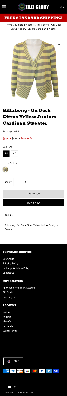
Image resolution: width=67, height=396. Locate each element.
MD (14, 153)
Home (8, 25)
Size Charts (8, 259)
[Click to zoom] (59, 44)
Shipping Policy (10, 263)
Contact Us (8, 273)
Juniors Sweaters (25, 25)
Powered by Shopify (25, 392)
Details (8, 215)
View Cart (7, 321)
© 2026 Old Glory (10, 392)
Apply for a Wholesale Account (19, 288)
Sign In (6, 312)
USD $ (15, 361)
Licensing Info (10, 297)
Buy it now (33, 203)
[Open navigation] (9, 7)
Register (7, 317)
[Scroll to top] (60, 387)
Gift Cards (8, 292)
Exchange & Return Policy (16, 268)
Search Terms (10, 331)
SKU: (5, 132)
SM (6, 153)
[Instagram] (14, 387)
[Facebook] (4, 387)
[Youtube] (9, 387)
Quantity (7, 182)
